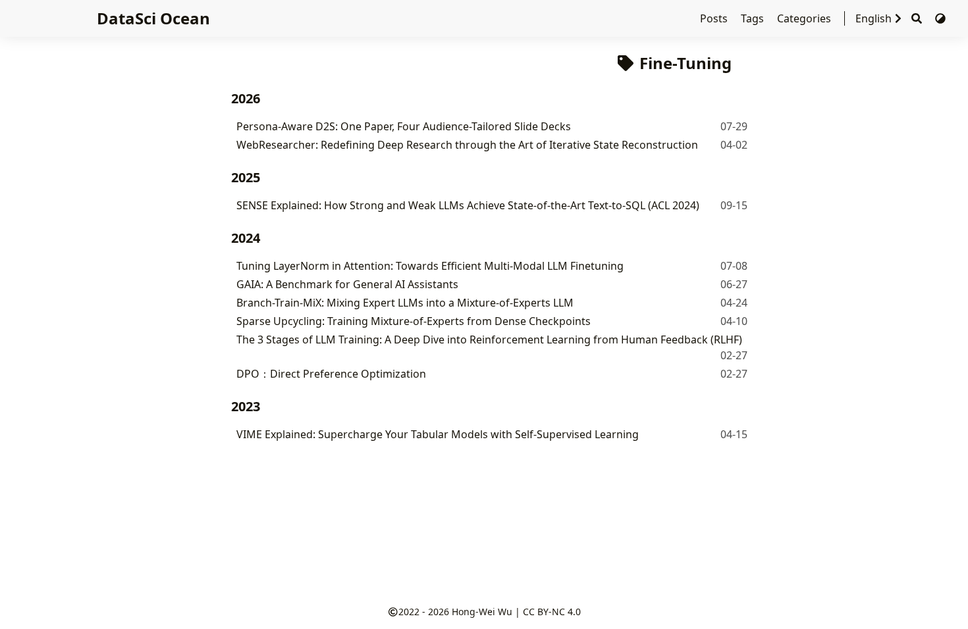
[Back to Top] (944, 605)
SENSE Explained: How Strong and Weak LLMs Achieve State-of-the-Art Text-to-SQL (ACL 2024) (467, 205)
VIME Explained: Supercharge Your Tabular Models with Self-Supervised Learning (437, 434)
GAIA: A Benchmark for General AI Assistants (347, 284)
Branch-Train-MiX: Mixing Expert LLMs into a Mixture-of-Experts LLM (405, 302)
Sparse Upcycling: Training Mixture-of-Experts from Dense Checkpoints (413, 321)
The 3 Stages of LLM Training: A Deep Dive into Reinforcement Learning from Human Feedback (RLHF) (489, 339)
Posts (715, 18)
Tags (753, 18)
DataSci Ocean (153, 18)
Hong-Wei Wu (482, 611)
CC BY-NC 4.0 (552, 611)
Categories (805, 18)
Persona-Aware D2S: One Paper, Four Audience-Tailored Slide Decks (403, 126)
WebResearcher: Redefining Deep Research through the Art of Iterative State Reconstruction (467, 145)
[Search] (916, 19)
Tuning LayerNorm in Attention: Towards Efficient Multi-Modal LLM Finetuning (430, 266)
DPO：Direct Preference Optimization (331, 373)
